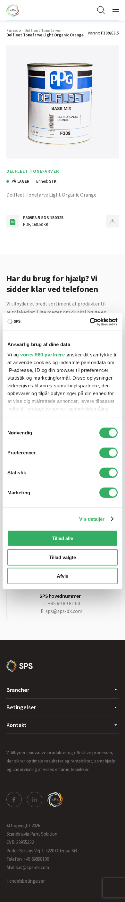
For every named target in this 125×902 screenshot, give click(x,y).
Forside (13, 30)
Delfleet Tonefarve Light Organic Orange (45, 35)
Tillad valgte (62, 557)
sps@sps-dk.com (64, 611)
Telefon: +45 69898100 (27, 859)
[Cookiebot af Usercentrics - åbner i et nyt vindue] (90, 321)
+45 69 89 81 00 (64, 603)
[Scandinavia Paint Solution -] (19, 666)
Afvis (62, 576)
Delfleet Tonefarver (43, 30)
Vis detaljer (91, 518)
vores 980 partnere (42, 354)
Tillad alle (62, 538)
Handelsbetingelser (25, 881)
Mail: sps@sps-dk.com (27, 867)
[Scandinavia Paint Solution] (19, 10)
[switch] (108, 453)
